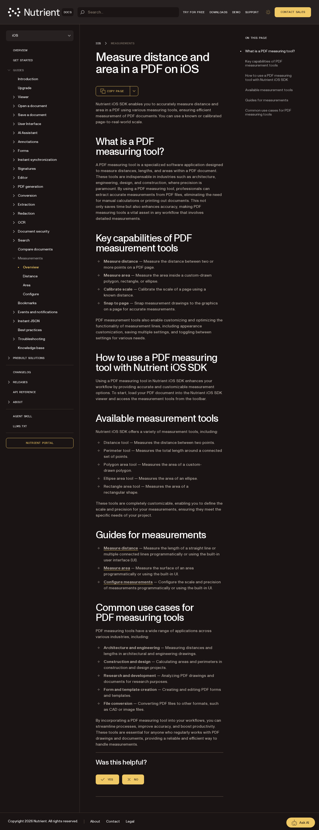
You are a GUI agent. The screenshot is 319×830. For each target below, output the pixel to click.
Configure (31, 294)
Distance (30, 276)
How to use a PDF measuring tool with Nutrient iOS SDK (268, 77)
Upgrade (24, 88)
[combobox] (134, 91)
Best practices (30, 330)
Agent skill (22, 416)
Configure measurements (128, 582)
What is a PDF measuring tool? (270, 51)
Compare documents (35, 249)
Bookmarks (27, 303)
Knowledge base (31, 348)
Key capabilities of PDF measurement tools (263, 63)
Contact (113, 821)
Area (26, 285)
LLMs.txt (20, 426)
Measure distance (121, 548)
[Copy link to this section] (89, 147)
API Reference (24, 392)
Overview (20, 50)
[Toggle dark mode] (268, 12)
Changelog (22, 372)
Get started (23, 60)
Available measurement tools (269, 90)
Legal (130, 821)
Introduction (28, 79)
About (95, 821)
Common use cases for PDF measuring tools (268, 112)
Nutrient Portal (40, 442)
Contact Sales (293, 11)
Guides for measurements (266, 100)
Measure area (117, 568)
